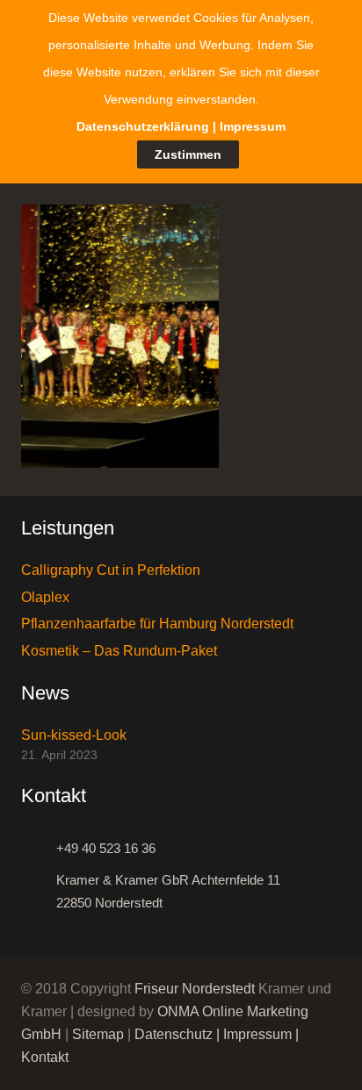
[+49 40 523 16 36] (38, 848)
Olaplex (45, 597)
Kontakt (45, 1057)
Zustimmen (188, 154)
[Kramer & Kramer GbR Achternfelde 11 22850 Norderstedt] (38, 891)
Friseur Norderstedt (194, 988)
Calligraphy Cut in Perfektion (110, 570)
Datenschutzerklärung (142, 126)
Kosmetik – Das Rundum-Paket (119, 650)
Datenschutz (173, 1034)
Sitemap (98, 1034)
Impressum (257, 1034)
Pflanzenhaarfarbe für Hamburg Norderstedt (157, 623)
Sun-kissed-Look (74, 735)
